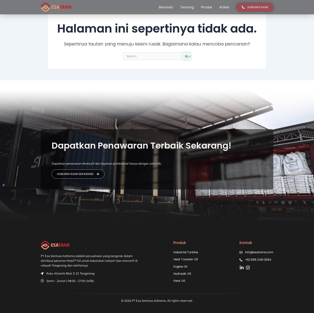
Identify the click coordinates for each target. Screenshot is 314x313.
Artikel (224, 7)
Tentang (187, 7)
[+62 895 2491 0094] (240, 260)
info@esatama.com (259, 252)
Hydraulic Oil (182, 274)
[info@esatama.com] (240, 252)
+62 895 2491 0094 (258, 260)
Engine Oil (180, 266)
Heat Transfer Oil (185, 259)
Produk (206, 7)
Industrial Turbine (185, 252)
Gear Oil (179, 281)
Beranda (166, 7)
